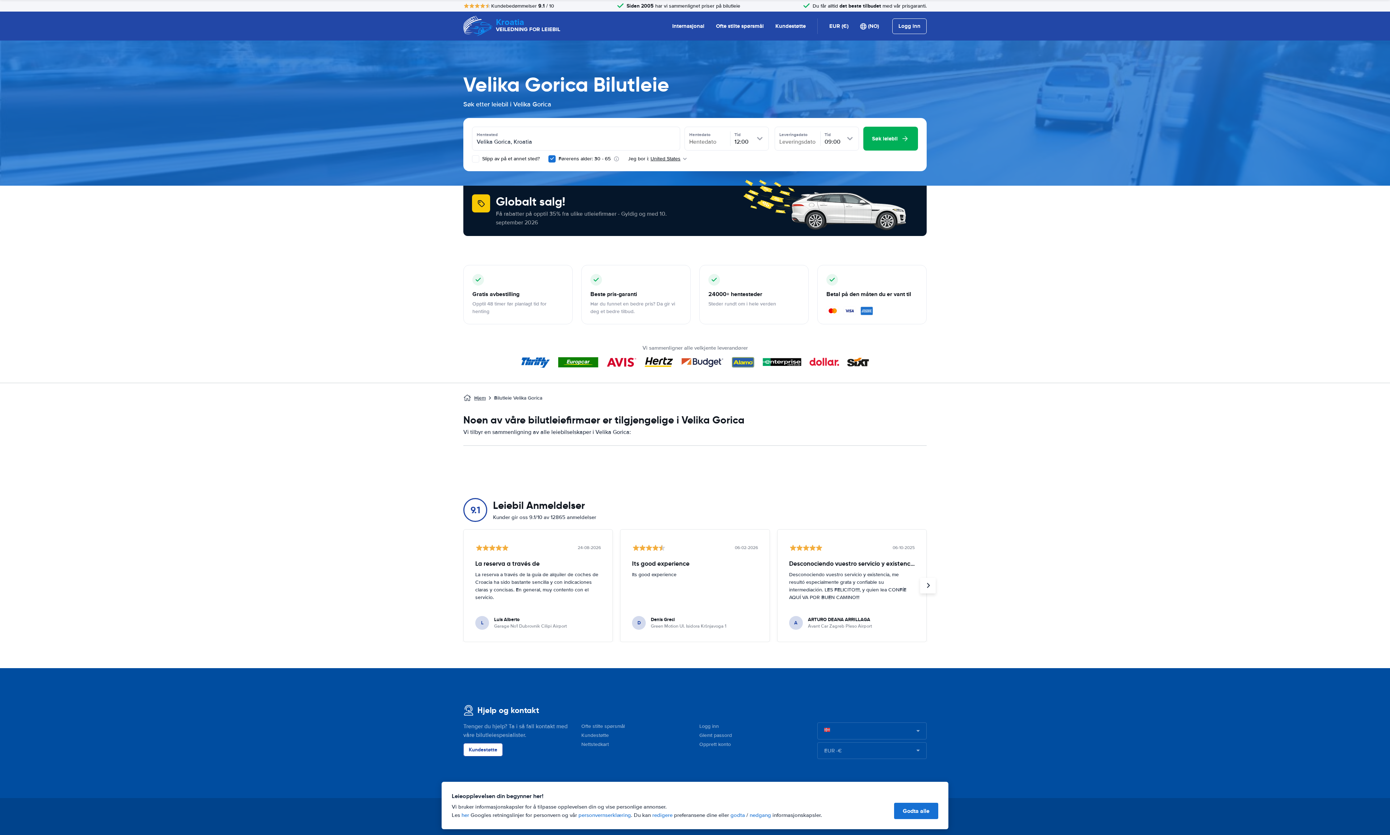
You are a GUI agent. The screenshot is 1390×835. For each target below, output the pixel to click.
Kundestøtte (790, 26)
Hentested (487, 134)
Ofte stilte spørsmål (740, 26)
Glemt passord (715, 735)
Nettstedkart (595, 744)
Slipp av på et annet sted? (510, 159)
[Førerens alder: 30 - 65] (552, 159)
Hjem (480, 398)
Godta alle (916, 811)
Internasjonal (688, 26)
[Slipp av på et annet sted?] (475, 159)
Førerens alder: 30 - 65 (585, 159)
